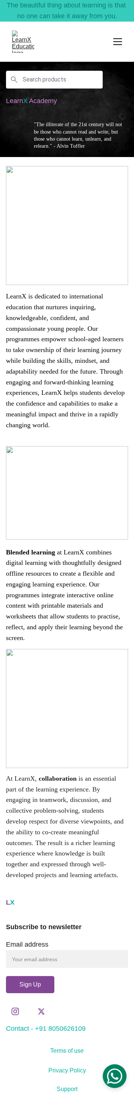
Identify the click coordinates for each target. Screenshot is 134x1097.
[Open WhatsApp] (115, 1076)
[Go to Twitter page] (41, 1011)
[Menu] (117, 41)
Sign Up (30, 984)
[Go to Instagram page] (19, 1011)
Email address (27, 944)
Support (67, 1089)
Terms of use (67, 1051)
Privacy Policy (67, 1070)
